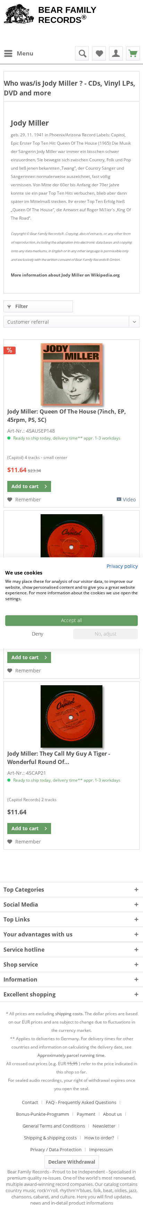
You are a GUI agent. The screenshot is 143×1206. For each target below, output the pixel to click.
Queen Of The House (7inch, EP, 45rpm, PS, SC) (66, 416)
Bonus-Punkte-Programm (42, 1114)
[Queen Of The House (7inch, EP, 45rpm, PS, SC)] (71, 374)
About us (112, 1114)
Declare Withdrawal (71, 1161)
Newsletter (104, 1126)
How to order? (99, 1138)
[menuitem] (18, 53)
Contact (30, 1102)
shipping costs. (69, 1014)
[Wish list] (99, 53)
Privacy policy (122, 566)
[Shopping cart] (133, 53)
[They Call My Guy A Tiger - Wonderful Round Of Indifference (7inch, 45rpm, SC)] (71, 716)
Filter (21, 306)
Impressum (101, 1149)
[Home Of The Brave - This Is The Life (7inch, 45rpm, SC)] (71, 545)
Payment (86, 1114)
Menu (25, 53)
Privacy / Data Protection (56, 1149)
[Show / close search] (82, 53)
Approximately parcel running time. (71, 1055)
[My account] (116, 53)
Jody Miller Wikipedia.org (65, 275)
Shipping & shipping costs (50, 1138)
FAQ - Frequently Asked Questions (81, 1102)
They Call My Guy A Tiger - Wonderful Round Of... (58, 758)
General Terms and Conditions (54, 1126)
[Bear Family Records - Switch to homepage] (19, 14)
